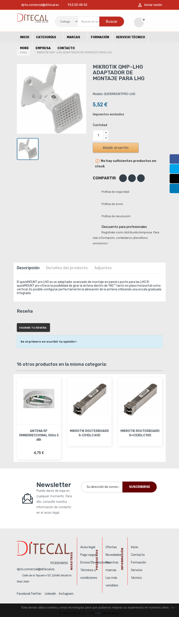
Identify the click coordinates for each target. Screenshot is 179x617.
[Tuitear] (132, 178)
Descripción (28, 267)
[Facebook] (174, 159)
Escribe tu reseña (32, 327)
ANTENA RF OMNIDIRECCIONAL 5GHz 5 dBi (39, 435)
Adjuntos (103, 267)
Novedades (113, 555)
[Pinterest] (141, 178)
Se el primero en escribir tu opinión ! (48, 341)
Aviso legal (87, 547)
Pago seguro (89, 555)
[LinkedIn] (174, 188)
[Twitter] (174, 168)
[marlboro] (45, 548)
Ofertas (111, 547)
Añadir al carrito (116, 148)
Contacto (138, 555)
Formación (138, 562)
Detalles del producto (67, 267)
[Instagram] (174, 178)
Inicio (134, 547)
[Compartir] (123, 178)
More (24, 48)
